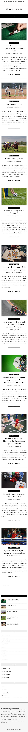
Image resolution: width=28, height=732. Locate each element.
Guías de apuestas (19, 1)
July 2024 (3, 647)
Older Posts (6, 585)
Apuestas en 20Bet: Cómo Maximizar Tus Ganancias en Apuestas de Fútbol (14, 441)
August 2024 (4, 644)
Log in (2, 686)
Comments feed (5, 692)
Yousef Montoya (19, 53)
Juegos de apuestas (9, 1)
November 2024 (5, 635)
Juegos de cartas (19, 3)
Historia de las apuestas (14, 158)
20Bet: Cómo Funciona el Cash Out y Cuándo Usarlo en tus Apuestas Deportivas (14, 324)
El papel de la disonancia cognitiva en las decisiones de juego (14, 48)
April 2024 (4, 656)
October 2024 (4, 638)
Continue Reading (14, 74)
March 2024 (4, 659)
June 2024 (4, 650)
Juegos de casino (9, 3)
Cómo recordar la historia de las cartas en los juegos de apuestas (12, 623)
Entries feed (4, 689)
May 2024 (3, 653)
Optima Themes (18, 729)
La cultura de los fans (14, 104)
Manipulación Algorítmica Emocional (12, 618)
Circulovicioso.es (14, 8)
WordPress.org (5, 695)
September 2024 (5, 641)
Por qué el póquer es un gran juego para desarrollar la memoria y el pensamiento (14, 379)
